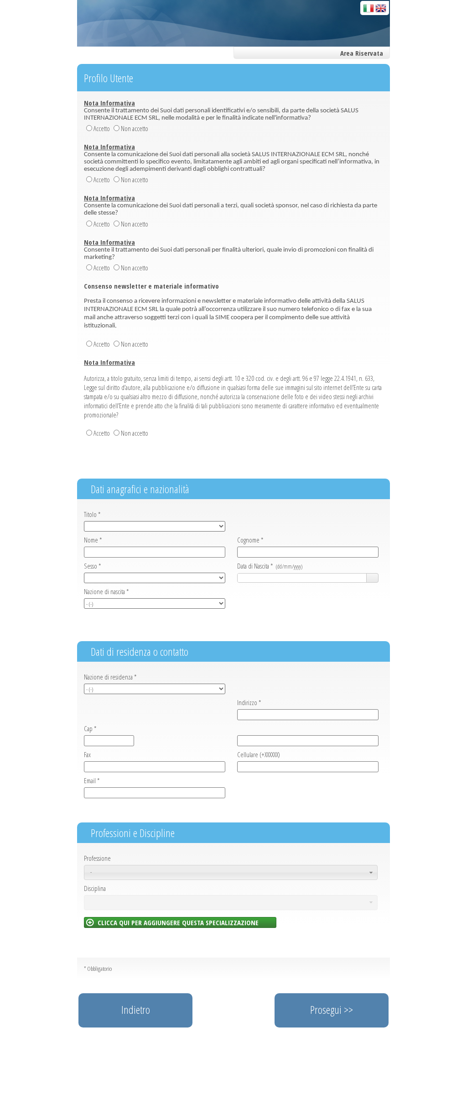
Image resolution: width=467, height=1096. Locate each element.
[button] (372, 578)
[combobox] (302, 578)
